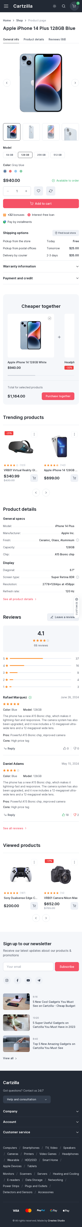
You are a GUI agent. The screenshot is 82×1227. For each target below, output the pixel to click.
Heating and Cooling (66, 1173)
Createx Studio (56, 1220)
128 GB (25, 154)
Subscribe (67, 967)
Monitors (8, 1173)
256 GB (41, 154)
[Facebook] (17, 980)
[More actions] (34, 434)
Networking (55, 1179)
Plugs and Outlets (36, 1186)
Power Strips (11, 1186)
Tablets (32, 1166)
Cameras (12, 1153)
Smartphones (31, 1147)
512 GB (58, 154)
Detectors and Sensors (17, 1192)
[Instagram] (7, 980)
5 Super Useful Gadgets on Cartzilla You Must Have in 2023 (54, 1024)
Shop (19, 20)
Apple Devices (12, 1166)
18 (67, 814)
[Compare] (50, 191)
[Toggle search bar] (63, 6)
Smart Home (50, 1160)
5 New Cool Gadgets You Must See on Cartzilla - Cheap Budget (54, 1003)
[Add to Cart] (34, 478)
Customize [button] (77, 608)
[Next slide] (75, 83)
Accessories (46, 1192)
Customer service (16, 1132)
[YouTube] (28, 980)
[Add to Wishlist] (38, 191)
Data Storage (34, 1179)
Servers (42, 1173)
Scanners (26, 1173)
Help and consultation (21, 1099)
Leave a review (65, 617)
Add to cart (43, 203)
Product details (34, 39)
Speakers (69, 1147)
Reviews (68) (57, 39)
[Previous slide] (7, 83)
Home (7, 20)
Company (10, 1111)
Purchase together (58, 396)
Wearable (13, 1160)
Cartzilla (23, 6)
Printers (29, 1153)
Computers (10, 1147)
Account (9, 1122)
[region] (41, 345)
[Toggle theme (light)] (54, 6)
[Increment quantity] (26, 191)
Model (7, 147)
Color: (13, 165)
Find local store (67, 232)
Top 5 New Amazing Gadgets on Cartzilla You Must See (54, 1045)
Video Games (47, 1153)
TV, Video (51, 1147)
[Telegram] (39, 980)
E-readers (13, 1179)
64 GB (9, 154)
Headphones (70, 1153)
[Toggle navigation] (6, 6)
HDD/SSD (31, 1160)
